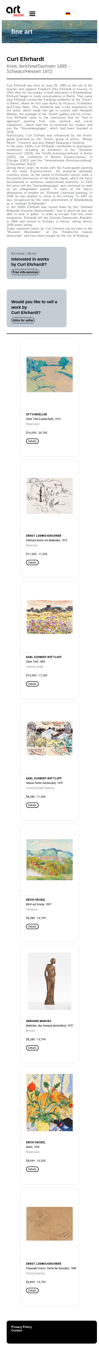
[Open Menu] (32, 14)
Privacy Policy (21, 1327)
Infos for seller (23, 320)
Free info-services (25, 272)
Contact (16, 1330)
